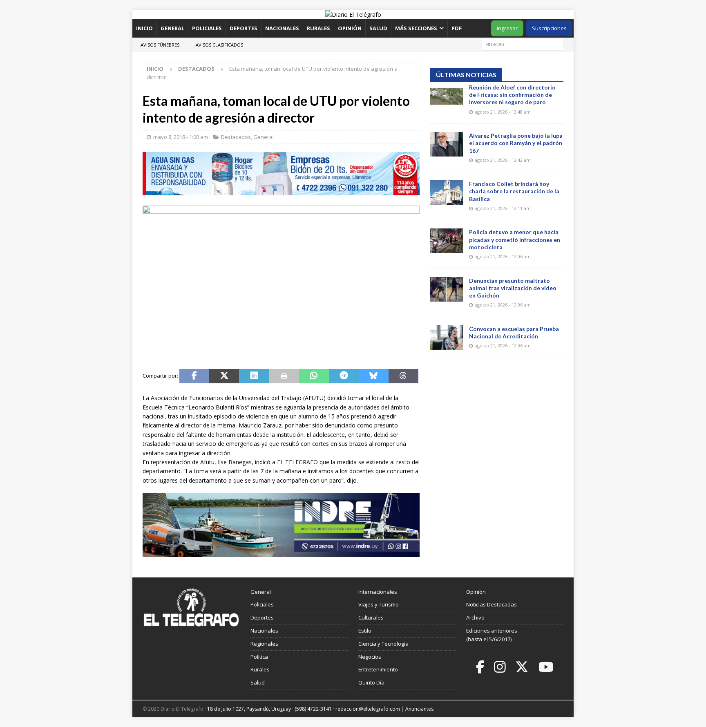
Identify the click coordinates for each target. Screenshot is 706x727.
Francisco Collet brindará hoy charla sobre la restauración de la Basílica (514, 191)
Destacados (236, 137)
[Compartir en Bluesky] (374, 376)
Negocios (369, 656)
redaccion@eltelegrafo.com (367, 708)
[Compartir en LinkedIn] (254, 376)
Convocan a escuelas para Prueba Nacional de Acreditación (514, 332)
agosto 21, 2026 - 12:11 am (503, 208)
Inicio (144, 28)
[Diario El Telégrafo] (353, 14)
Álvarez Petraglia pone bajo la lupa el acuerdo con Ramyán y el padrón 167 (516, 143)
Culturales (371, 617)
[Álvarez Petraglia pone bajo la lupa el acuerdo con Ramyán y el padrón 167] (446, 144)
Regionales (264, 643)
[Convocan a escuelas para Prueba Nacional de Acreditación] (446, 337)
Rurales (318, 28)
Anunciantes (419, 708)
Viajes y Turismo (378, 604)
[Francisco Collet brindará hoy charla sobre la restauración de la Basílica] (446, 192)
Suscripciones (549, 28)
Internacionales (377, 591)
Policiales (207, 28)
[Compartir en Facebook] (194, 376)
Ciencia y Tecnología (383, 643)
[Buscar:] (522, 44)
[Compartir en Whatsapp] (314, 376)
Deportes (243, 28)
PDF (457, 28)
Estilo (364, 630)
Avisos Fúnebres (160, 45)
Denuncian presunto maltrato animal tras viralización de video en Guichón (512, 288)
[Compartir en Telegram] (344, 376)
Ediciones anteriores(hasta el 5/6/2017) (491, 635)
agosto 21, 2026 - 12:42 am (503, 160)
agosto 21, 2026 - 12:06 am (503, 256)
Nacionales (282, 28)
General (172, 28)
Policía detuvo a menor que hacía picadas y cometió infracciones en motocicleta (514, 239)
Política (259, 656)
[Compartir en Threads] (403, 376)
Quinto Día (371, 682)
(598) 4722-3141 (313, 708)
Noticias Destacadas (491, 604)
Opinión (350, 28)
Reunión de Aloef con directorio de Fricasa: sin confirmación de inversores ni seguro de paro (512, 94)
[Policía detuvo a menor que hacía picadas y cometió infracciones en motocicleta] (446, 240)
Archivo (475, 617)
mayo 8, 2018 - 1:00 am (180, 137)
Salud (378, 28)
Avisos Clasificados (219, 45)
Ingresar (507, 28)
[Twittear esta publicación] (224, 376)
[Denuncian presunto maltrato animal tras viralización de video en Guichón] (446, 289)
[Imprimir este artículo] (284, 376)
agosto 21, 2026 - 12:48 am (503, 112)
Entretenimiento (378, 669)
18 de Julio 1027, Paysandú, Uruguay (249, 708)
